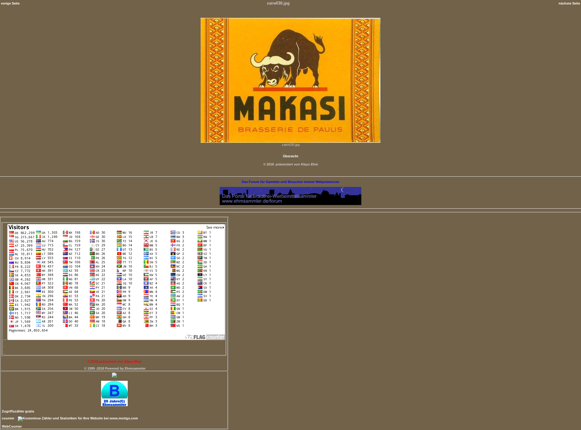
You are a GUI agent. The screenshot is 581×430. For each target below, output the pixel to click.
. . (5, 339)
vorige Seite (10, 3)
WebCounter (12, 426)
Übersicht (290, 156)
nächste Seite (569, 3)
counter (8, 418)
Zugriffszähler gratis (18, 411)
